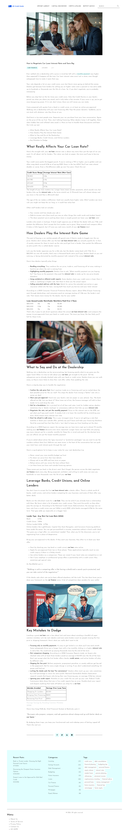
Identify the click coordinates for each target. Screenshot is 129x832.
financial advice (107, 779)
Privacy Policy (16, 824)
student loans (89, 773)
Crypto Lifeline (75, 6)
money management (102, 782)
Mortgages (51, 790)
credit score (88, 761)
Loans (50, 779)
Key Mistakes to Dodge (38, 140)
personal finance (104, 767)
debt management (90, 767)
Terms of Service (17, 821)
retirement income (100, 776)
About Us (14, 819)
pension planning (101, 773)
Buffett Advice (89, 6)
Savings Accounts (53, 765)
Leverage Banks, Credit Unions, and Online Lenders (49, 138)
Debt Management (54, 768)
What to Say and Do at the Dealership (44, 135)
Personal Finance (53, 786)
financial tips (101, 785)
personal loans (89, 782)
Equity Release (53, 793)
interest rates (100, 770)
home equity (99, 788)
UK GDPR (14, 829)
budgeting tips (102, 764)
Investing (51, 761)
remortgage (88, 788)
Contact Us (15, 827)
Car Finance (32, 68)
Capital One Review (59, 6)
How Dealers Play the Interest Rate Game (45, 133)
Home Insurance (53, 775)
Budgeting (51, 772)
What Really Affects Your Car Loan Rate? (46, 130)
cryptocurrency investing (92, 779)
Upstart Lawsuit (43, 6)
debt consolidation (100, 761)
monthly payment (83, 74)
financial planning (90, 764)
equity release (89, 770)
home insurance (89, 785)
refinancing (88, 776)
